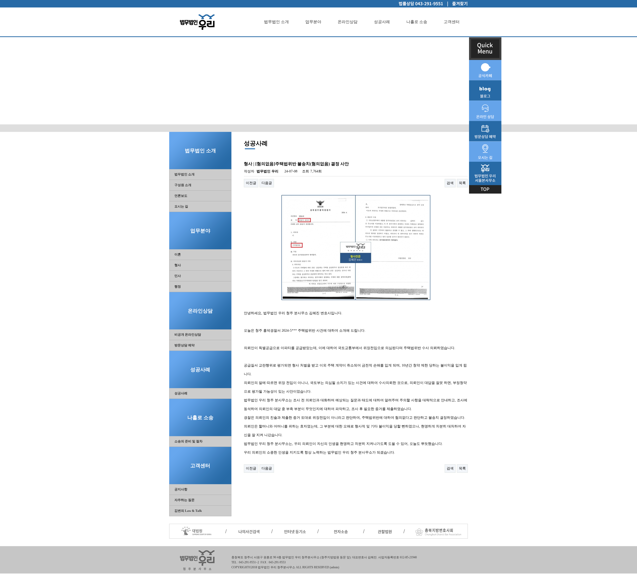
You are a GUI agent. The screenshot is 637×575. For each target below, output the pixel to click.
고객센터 (452, 22)
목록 (462, 183)
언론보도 (180, 196)
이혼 (177, 254)
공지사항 (180, 489)
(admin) (334, 567)
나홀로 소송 (416, 22)
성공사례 (382, 22)
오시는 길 (181, 206)
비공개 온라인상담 (187, 334)
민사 (177, 276)
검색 (450, 183)
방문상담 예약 (184, 345)
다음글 (267, 183)
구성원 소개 (182, 185)
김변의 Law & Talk (188, 511)
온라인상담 (348, 22)
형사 (177, 265)
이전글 (251, 183)
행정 (177, 286)
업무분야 (313, 22)
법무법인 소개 (276, 22)
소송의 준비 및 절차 (188, 441)
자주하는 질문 (184, 500)
